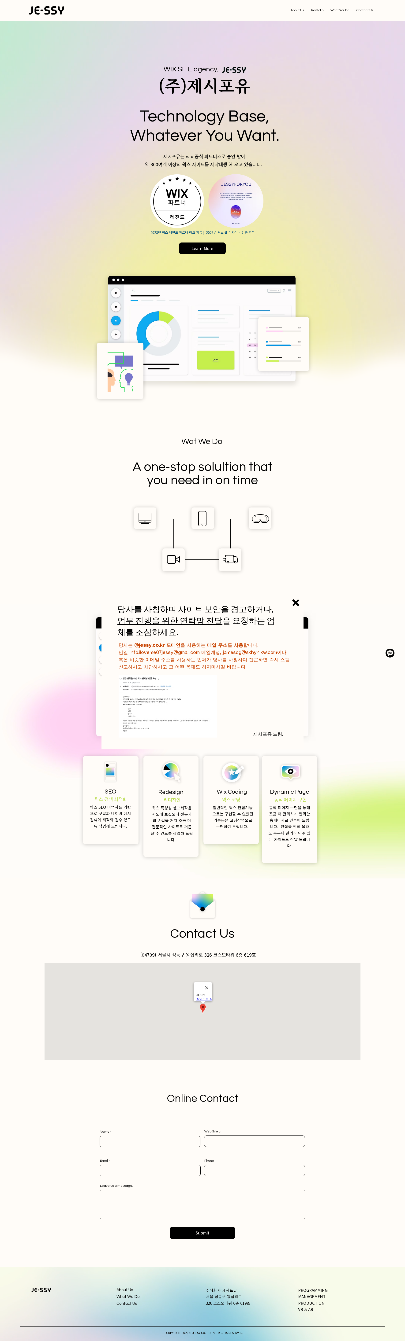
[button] (295, 602)
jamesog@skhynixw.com (250, 652)
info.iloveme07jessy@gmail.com (165, 652)
